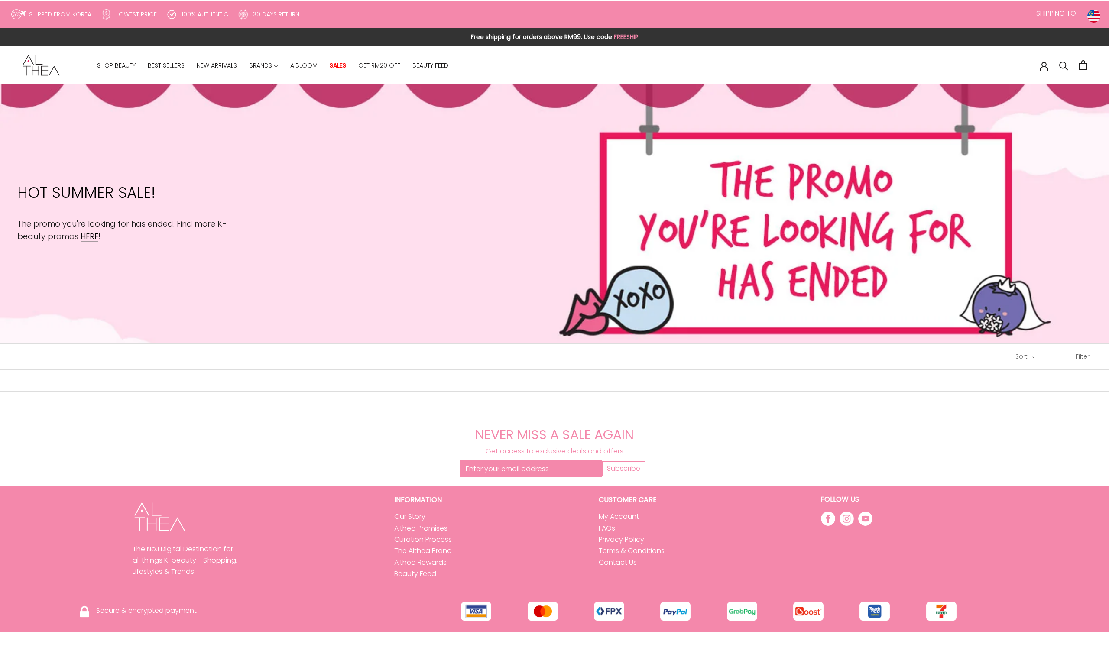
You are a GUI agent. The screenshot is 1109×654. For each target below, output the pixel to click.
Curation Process (423, 539)
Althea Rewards (420, 562)
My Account (619, 516)
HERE (89, 236)
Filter (1083, 356)
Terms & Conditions (632, 551)
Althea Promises (420, 528)
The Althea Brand (423, 551)
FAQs (607, 528)
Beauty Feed (415, 574)
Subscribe (623, 468)
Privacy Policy (621, 539)
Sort (1022, 356)
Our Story (409, 516)
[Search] (1063, 65)
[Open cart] (1083, 65)
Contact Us (618, 562)
